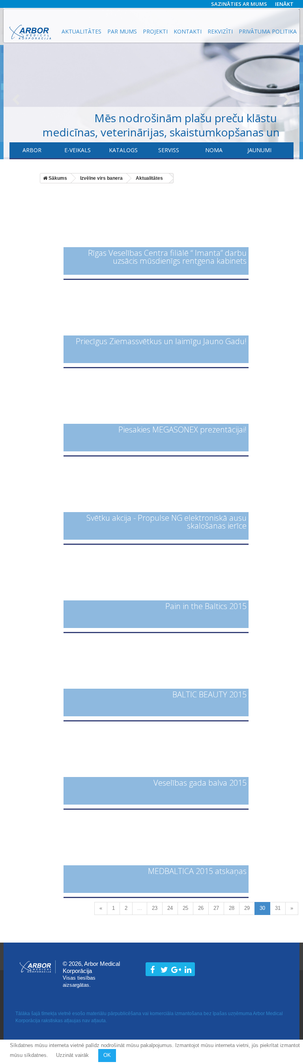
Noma (214, 150)
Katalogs (123, 150)
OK (107, 1055)
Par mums (122, 31)
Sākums (57, 178)
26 (201, 908)
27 (216, 908)
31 (278, 908)
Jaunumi (259, 150)
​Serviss (168, 150)
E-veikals (77, 150)
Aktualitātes (81, 31)
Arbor (31, 150)
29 (247, 908)
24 (170, 908)
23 (154, 908)
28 (231, 908)
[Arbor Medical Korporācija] (30, 32)
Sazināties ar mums (239, 3)
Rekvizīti (220, 31)
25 (185, 908)
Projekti (155, 31)
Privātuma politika (268, 31)
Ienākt (284, 3)
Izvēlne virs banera (101, 178)
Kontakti (188, 31)
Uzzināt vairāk (73, 1055)
